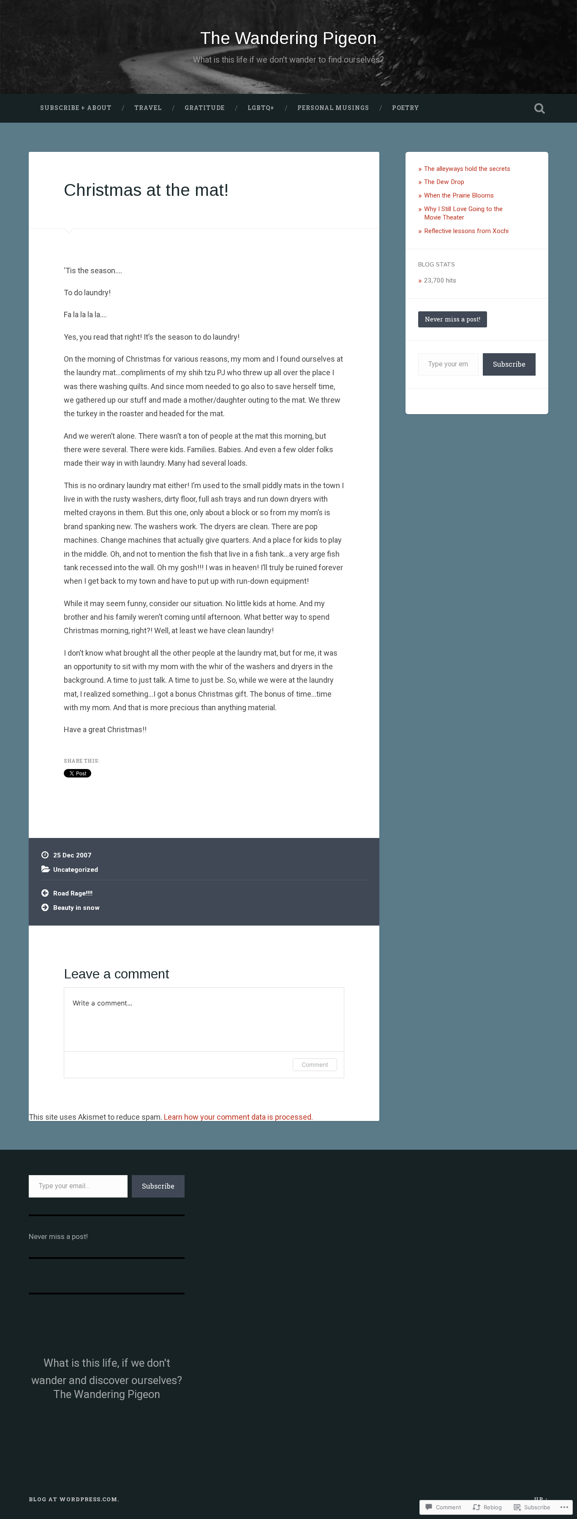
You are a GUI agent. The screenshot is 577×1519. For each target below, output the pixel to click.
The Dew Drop (444, 182)
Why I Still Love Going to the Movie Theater (463, 213)
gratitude (205, 108)
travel (148, 108)
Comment (315, 1064)
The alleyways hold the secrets (467, 169)
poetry (405, 108)
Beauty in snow (76, 908)
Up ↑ (541, 1499)
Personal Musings (333, 108)
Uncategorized (75, 869)
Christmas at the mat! (146, 190)
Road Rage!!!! (73, 893)
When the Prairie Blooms (459, 195)
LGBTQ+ (261, 108)
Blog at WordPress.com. (74, 1499)
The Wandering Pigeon (288, 38)
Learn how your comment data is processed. (238, 1116)
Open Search (539, 108)
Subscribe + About (76, 108)
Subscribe (509, 364)
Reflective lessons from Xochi (468, 231)
